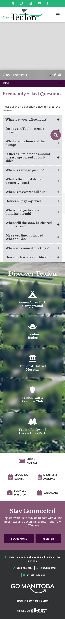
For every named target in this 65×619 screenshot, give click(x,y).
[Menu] (57, 14)
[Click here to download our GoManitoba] (32, 588)
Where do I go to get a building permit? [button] (22, 211)
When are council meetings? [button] (27, 248)
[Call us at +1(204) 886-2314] (22, 3)
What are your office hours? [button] (27, 119)
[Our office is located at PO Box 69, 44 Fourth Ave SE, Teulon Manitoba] (14, 3)
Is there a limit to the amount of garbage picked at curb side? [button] (28, 157)
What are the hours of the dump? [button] (25, 143)
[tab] (32, 119)
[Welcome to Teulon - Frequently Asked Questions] (22, 14)
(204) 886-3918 (47, 568)
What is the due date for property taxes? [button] (24, 180)
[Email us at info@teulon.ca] (40, 3)
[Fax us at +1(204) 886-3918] (31, 3)
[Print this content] (59, 75)
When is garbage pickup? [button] (25, 170)
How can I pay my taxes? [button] (24, 201)
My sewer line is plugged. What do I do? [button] (25, 237)
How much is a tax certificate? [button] (28, 257)
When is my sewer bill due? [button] (26, 192)
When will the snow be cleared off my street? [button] (29, 224)
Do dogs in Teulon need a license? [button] (25, 130)
